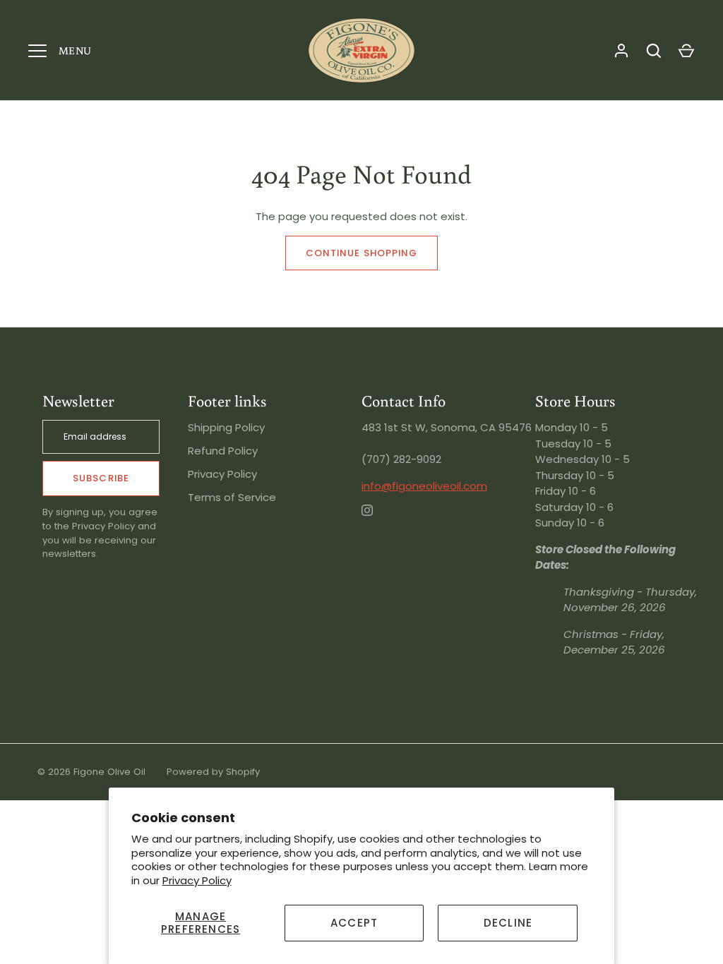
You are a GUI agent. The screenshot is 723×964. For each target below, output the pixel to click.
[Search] (653, 50)
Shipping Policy (226, 427)
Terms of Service (232, 497)
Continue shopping (361, 253)
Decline (508, 922)
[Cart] (686, 50)
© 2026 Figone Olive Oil (91, 771)
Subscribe (101, 478)
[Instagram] (377, 520)
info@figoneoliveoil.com (424, 485)
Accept (354, 922)
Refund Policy (223, 450)
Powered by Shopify (213, 771)
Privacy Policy (197, 880)
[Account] (621, 50)
